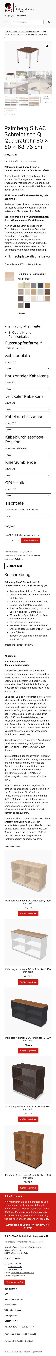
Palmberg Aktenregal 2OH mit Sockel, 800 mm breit (28, 1107)
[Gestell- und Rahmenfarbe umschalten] (28, 335)
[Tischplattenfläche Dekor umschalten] (27, 256)
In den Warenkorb (30, 540)
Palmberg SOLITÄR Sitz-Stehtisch (18, 1341)
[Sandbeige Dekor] (33, 298)
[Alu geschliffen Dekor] (33, 285)
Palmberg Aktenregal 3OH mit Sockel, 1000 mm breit (28, 1176)
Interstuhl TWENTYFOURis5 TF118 (19, 1327)
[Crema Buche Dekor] (27, 292)
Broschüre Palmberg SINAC (18, 644)
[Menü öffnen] (6, 22)
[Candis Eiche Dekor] (20, 292)
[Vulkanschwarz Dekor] (27, 305)
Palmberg (19, 559)
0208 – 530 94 (14, 1264)
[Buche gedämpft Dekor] (47, 285)
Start (6, 31)
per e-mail (27, 186)
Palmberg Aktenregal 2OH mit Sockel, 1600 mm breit (28, 1039)
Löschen (21, 313)
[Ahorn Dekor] (20, 285)
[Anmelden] (49, 22)
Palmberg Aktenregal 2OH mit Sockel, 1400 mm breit (28, 970)
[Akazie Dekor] (27, 285)
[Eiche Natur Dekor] (33, 292)
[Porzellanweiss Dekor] (27, 298)
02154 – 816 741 (15, 1266)
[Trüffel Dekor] (20, 305)
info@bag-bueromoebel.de (22, 1272)
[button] (47, 46)
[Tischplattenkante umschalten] (22, 326)
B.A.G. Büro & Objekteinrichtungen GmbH (26, 1236)
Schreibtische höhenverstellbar (23, 31)
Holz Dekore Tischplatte (32, 274)
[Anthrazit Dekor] (40, 285)
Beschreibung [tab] (14, 565)
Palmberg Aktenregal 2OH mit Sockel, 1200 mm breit (28, 902)
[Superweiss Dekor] (40, 298)
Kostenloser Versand (29, 161)
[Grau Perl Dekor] (40, 292)
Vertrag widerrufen (15, 1282)
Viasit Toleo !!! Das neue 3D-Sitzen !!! (20, 1334)
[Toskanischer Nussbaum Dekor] (47, 298)
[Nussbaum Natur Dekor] (47, 292)
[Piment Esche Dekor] (20, 298)
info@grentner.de (18, 1275)
